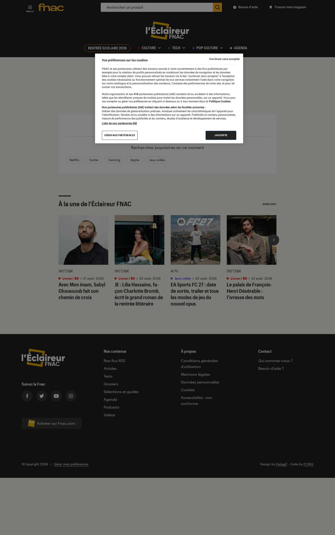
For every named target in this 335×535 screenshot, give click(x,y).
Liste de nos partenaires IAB (119, 123)
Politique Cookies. (219, 101)
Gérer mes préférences (119, 135)
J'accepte (220, 135)
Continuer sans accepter (224, 59)
